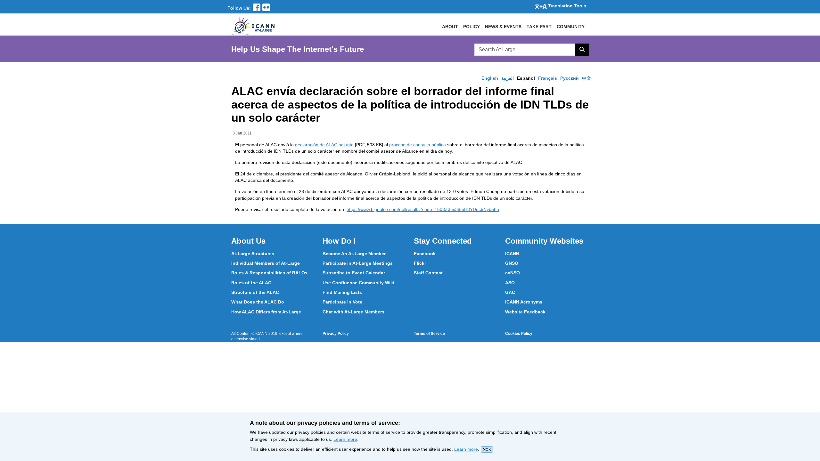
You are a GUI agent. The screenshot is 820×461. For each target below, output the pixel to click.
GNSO (511, 263)
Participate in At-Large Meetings (358, 263)
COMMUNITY (571, 26)
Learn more (345, 439)
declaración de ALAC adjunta (324, 144)
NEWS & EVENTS (503, 26)
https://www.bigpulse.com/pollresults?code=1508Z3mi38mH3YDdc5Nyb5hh (423, 209)
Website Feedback (525, 311)
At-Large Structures (252, 253)
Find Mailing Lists (342, 292)
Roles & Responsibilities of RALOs (269, 272)
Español (526, 78)
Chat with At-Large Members (353, 311)
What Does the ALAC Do (257, 301)
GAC (510, 292)
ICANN (512, 253)
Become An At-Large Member (354, 253)
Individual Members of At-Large (265, 263)
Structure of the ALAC (255, 292)
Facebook (425, 253)
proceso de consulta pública (417, 144)
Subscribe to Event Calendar (354, 272)
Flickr (420, 263)
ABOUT (450, 26)
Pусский (569, 78)
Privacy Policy (336, 333)
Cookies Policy (518, 333)
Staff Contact (428, 272)
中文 (586, 78)
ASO (510, 282)
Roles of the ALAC (251, 282)
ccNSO (512, 272)
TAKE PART (539, 26)
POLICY (471, 26)
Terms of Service (429, 333)
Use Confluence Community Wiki (358, 282)
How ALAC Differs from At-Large (266, 311)
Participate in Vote (342, 301)
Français (547, 78)
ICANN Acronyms (523, 301)
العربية (507, 78)
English (489, 78)
